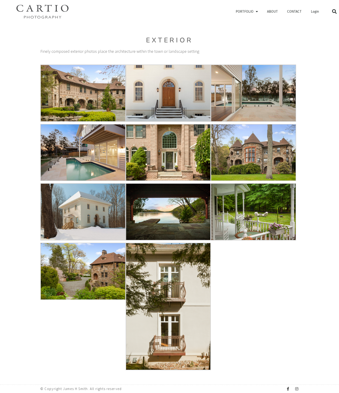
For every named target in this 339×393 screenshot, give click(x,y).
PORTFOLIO (244, 11)
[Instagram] (297, 389)
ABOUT (272, 11)
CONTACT (294, 11)
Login (315, 11)
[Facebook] (288, 389)
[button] (334, 11)
